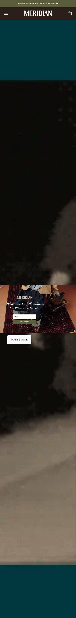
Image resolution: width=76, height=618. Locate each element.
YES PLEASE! (24, 322)
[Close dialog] (1, 286)
